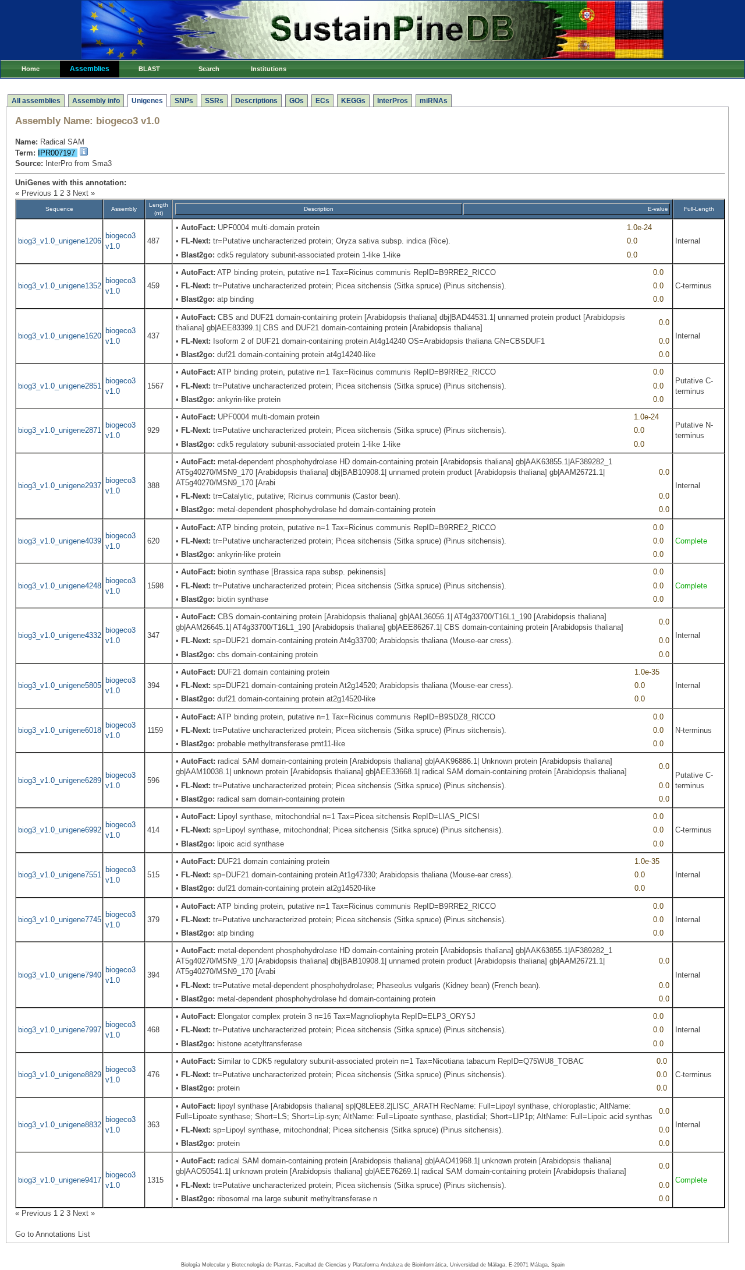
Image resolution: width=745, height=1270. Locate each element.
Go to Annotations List (52, 1234)
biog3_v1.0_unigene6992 (59, 829)
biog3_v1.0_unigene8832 (59, 1124)
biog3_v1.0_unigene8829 (59, 1074)
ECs (322, 101)
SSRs (214, 101)
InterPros (392, 101)
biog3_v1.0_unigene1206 (59, 241)
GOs (296, 101)
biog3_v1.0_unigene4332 (59, 635)
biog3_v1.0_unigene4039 (59, 541)
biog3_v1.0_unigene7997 (59, 1029)
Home (31, 68)
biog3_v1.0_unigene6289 (59, 780)
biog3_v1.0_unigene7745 (59, 919)
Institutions (268, 68)
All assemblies (36, 101)
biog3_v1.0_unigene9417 (59, 1180)
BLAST (149, 68)
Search (208, 68)
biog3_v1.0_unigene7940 (59, 975)
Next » (84, 193)
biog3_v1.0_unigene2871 (59, 430)
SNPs (184, 101)
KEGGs (353, 101)
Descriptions (256, 101)
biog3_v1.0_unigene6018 (59, 730)
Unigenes (147, 101)
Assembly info (96, 101)
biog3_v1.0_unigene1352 (59, 285)
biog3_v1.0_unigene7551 (59, 874)
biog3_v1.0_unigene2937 (59, 485)
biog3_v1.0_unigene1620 (59, 335)
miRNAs (434, 101)
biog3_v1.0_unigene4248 (59, 585)
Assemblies (89, 69)
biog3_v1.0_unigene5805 (59, 685)
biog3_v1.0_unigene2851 (59, 386)
